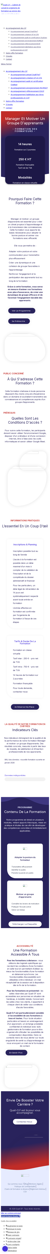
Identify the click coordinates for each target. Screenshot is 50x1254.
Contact (9, 108)
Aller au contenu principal (11, 1213)
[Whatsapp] (16, 1198)
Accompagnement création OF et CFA (26, 78)
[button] (19, 321)
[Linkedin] (34, 1198)
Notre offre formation (15, 101)
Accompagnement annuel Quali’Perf (25, 74)
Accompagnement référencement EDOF (27, 91)
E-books (9, 104)
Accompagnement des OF (16, 71)
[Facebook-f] (25, 1198)
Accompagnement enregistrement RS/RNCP (29, 88)
